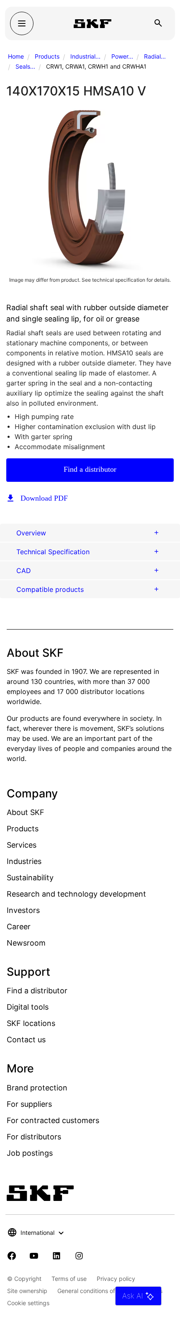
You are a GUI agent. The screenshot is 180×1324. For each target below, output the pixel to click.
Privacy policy (116, 1278)
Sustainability (30, 877)
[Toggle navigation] (21, 23)
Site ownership (27, 1290)
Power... (122, 56)
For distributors (34, 1136)
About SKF (25, 812)
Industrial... (85, 56)
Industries (24, 861)
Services (21, 845)
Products (47, 56)
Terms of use (69, 1278)
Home (16, 56)
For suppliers (29, 1104)
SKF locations (31, 1023)
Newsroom (26, 942)
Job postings (30, 1153)
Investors (23, 910)
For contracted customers (53, 1120)
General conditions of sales (94, 1290)
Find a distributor (90, 469)
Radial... (155, 56)
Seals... (25, 66)
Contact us (26, 1039)
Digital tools (28, 1007)
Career (19, 926)
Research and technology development (76, 894)
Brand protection (37, 1087)
